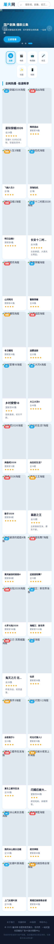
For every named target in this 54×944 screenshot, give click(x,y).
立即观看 (12, 39)
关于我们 (11, 922)
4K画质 (33, 922)
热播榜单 (22, 922)
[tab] (10, 57)
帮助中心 (43, 922)
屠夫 (9, 4)
